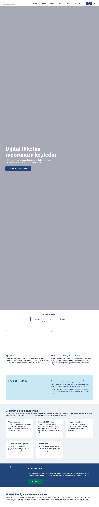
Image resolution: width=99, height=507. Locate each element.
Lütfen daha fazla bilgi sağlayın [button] (18, 168)
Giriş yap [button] (36, 319)
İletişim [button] (62, 319)
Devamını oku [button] (36, 481)
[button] (7, 368)
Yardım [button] (50, 319)
